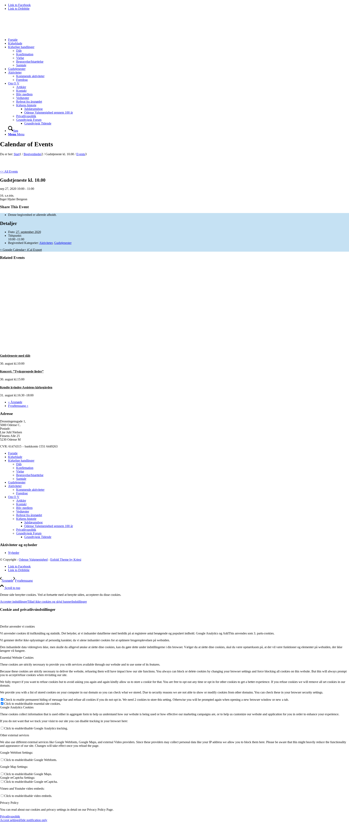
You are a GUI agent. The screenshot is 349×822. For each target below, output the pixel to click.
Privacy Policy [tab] (9, 802)
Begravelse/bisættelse (29, 475)
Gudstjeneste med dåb (15, 355)
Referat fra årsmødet (29, 515)
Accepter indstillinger (13, 601)
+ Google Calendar (12, 249)
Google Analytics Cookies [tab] (17, 707)
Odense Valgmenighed (33, 559)
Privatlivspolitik (26, 529)
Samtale (21, 478)
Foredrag (22, 493)
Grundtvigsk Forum (28, 533)
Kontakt (21, 504)
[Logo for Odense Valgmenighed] (30, 33)
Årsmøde (15, 402)
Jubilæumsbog (33, 522)
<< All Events (9, 171)
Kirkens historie (26, 518)
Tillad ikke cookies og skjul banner (49, 601)
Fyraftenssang (18, 405)
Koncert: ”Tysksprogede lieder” (22, 371)
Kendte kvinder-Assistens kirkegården (26, 387)
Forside (13, 453)
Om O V (13, 497)
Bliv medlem (24, 508)
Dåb (19, 464)
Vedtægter (22, 511)
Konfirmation (24, 468)
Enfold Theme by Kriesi (65, 559)
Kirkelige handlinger (21, 460)
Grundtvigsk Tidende (37, 537)
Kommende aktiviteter (30, 489)
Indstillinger (79, 601)
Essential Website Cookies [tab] (17, 657)
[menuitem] (178, 40)
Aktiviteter (46, 243)
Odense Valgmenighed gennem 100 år (48, 526)
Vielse (20, 471)
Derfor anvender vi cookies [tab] (17, 626)
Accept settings (9, 820)
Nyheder (13, 552)
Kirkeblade (15, 457)
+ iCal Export (33, 249)
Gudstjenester (62, 243)
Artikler (21, 500)
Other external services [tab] (14, 735)
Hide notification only (33, 820)
